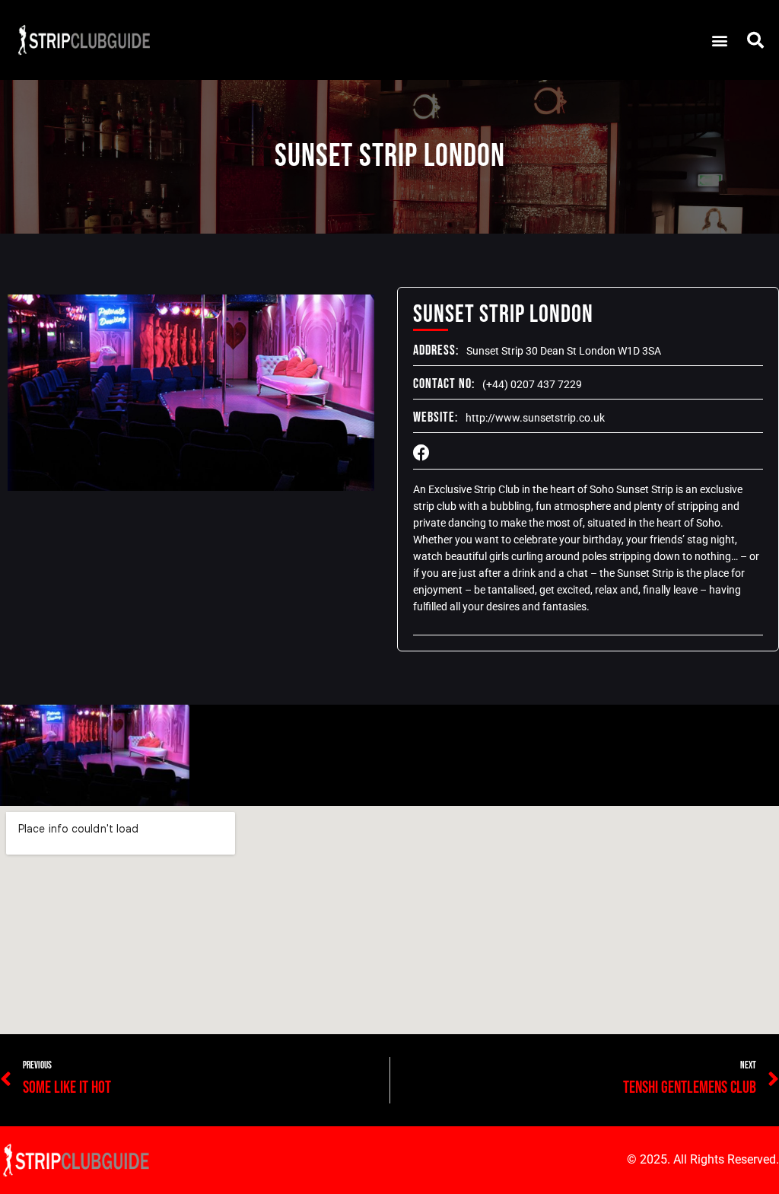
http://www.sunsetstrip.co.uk (535, 418)
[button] (719, 40)
